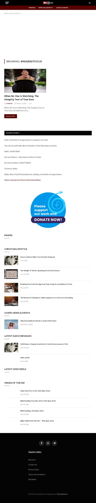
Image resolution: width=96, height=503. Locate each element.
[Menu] (7, 3)
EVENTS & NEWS (62, 8)
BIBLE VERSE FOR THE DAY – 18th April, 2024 (37, 421)
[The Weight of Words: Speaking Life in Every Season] (11, 274)
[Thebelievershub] (48, 3)
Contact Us (32, 465)
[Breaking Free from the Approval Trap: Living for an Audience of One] (11, 287)
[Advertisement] (48, 36)
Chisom (9, 103)
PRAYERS (32, 8)
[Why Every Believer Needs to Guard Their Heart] (11, 324)
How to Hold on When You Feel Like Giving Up (37, 257)
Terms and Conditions (36, 474)
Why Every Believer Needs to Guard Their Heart (38, 321)
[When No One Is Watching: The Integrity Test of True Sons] (25, 80)
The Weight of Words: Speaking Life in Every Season (40, 271)
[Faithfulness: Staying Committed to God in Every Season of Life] (11, 347)
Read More (10, 116)
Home (6, 13)
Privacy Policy (33, 470)
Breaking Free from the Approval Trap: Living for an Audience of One (46, 284)
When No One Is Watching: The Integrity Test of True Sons (21, 98)
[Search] (89, 3)
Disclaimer (32, 479)
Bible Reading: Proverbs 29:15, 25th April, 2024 (38, 401)
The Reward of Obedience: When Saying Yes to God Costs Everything (46, 298)
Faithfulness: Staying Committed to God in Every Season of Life (44, 344)
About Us (32, 460)
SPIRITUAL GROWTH (45, 8)
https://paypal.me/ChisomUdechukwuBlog (22, 180)
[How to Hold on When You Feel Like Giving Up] (11, 260)
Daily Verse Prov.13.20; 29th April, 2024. (35, 391)
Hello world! (24, 358)
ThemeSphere (62, 494)
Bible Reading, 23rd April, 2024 (32, 411)
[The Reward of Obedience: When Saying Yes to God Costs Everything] (11, 301)
